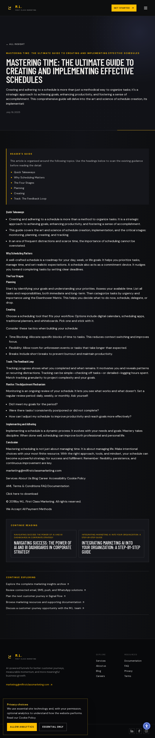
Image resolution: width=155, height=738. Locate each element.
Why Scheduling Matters (29, 177)
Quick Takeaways (24, 172)
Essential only (53, 726)
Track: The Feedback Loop (30, 198)
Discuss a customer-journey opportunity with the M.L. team (43, 608)
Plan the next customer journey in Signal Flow (34, 596)
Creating (19, 193)
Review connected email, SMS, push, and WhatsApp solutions (44, 590)
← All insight (15, 44)
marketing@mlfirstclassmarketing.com (33, 471)
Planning (19, 188)
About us (101, 665)
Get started (122, 8)
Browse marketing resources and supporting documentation (43, 602)
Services (101, 660)
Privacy (128, 671)
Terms (127, 676)
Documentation (133, 660)
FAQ (126, 665)
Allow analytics (22, 726)
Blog (98, 671)
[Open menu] (146, 8)
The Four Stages (24, 182)
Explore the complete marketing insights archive (36, 584)
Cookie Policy (27, 717)
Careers (100, 676)
